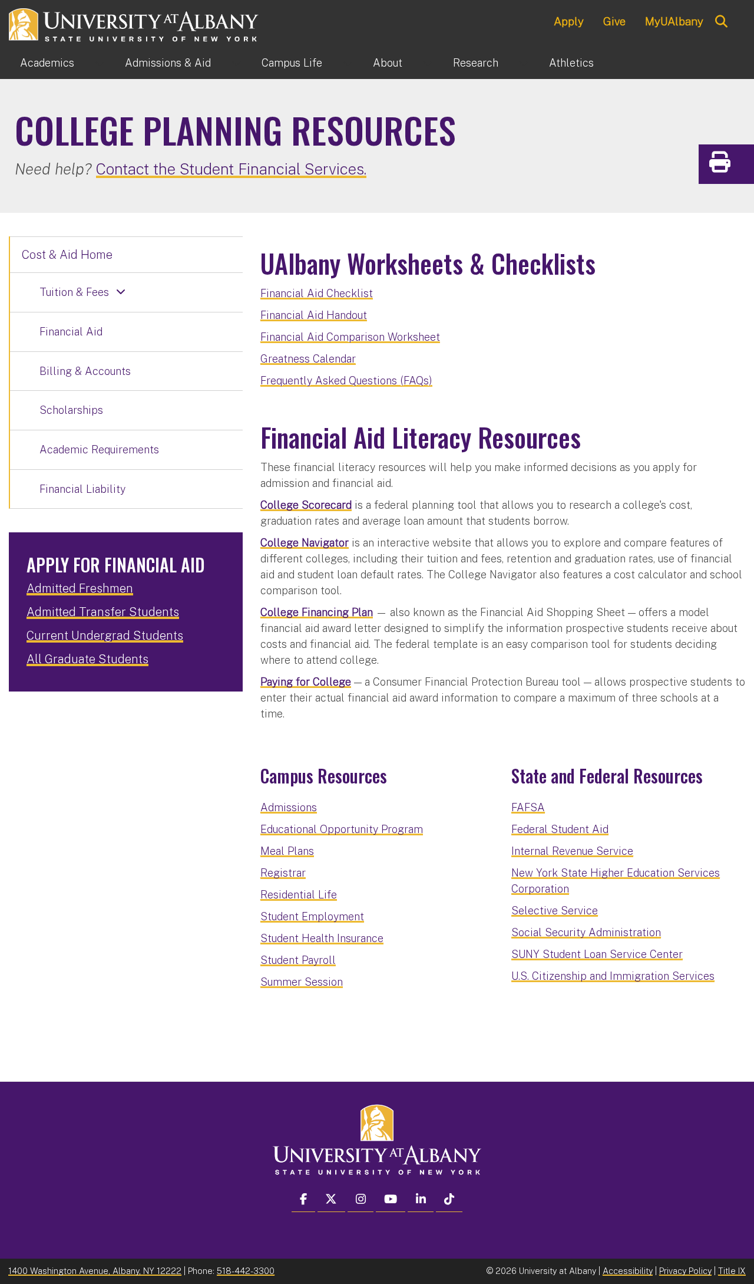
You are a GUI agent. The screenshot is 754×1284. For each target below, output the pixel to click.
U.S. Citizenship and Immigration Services (613, 976)
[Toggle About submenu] (427, 63)
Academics (47, 63)
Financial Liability (82, 489)
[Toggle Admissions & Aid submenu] (236, 63)
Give (614, 21)
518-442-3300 (246, 1271)
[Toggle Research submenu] (523, 63)
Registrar (283, 873)
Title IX (732, 1271)
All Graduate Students (87, 659)
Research (475, 63)
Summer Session (301, 982)
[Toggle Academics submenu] (99, 63)
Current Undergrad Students (105, 635)
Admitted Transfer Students (103, 612)
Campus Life (292, 63)
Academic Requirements (99, 449)
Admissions (168, 63)
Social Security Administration (586, 932)
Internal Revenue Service (572, 851)
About (387, 63)
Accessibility (628, 1271)
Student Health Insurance (321, 938)
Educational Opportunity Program (341, 829)
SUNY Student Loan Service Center (597, 954)
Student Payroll (298, 960)
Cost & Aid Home (67, 255)
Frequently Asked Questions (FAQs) (346, 380)
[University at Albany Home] (134, 23)
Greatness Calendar (308, 359)
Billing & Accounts (85, 371)
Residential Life (298, 894)
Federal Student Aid (560, 829)
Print (742, 166)
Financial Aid (70, 331)
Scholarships (71, 410)
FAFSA (528, 807)
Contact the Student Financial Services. (231, 169)
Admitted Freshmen (80, 588)
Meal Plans (287, 851)
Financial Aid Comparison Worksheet (350, 337)
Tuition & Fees (74, 292)
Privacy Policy (685, 1271)
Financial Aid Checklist (316, 293)
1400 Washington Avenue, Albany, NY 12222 (94, 1271)
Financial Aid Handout (313, 315)
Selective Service (554, 910)
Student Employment (312, 916)
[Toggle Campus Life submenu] (347, 63)
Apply (569, 21)
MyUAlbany (674, 21)
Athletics (571, 63)
